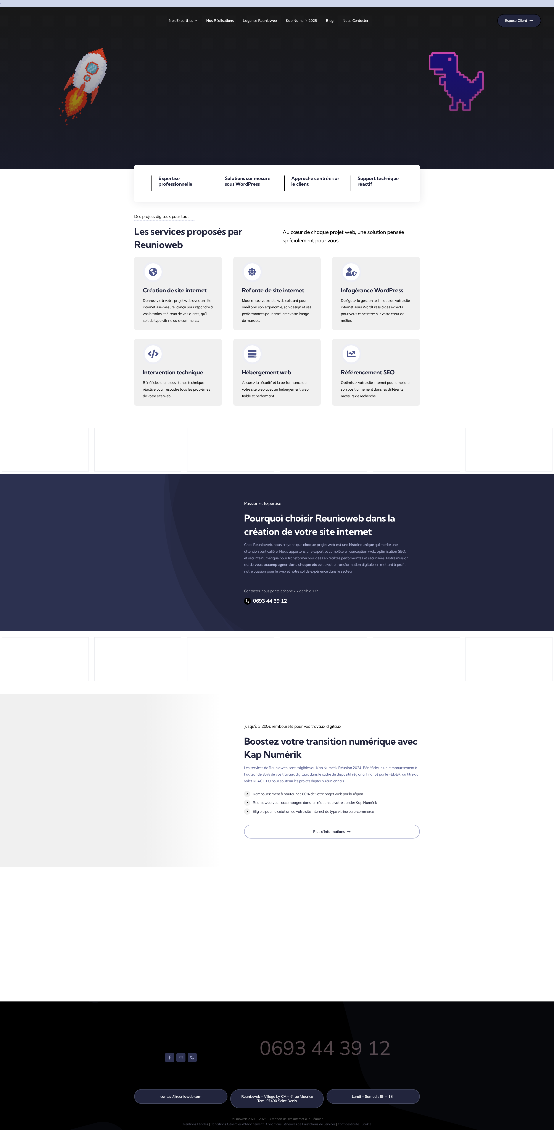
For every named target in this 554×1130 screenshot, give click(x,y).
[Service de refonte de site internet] (277, 293)
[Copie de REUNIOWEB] (35, 17)
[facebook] (169, 1057)
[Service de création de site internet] (178, 293)
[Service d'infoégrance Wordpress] (376, 293)
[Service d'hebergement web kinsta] (277, 372)
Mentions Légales (195, 1124)
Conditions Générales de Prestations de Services (300, 1124)
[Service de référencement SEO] (376, 372)
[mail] (180, 1057)
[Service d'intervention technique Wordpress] (178, 372)
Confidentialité (348, 1124)
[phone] (192, 1057)
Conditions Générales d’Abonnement (237, 1124)
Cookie (366, 1124)
